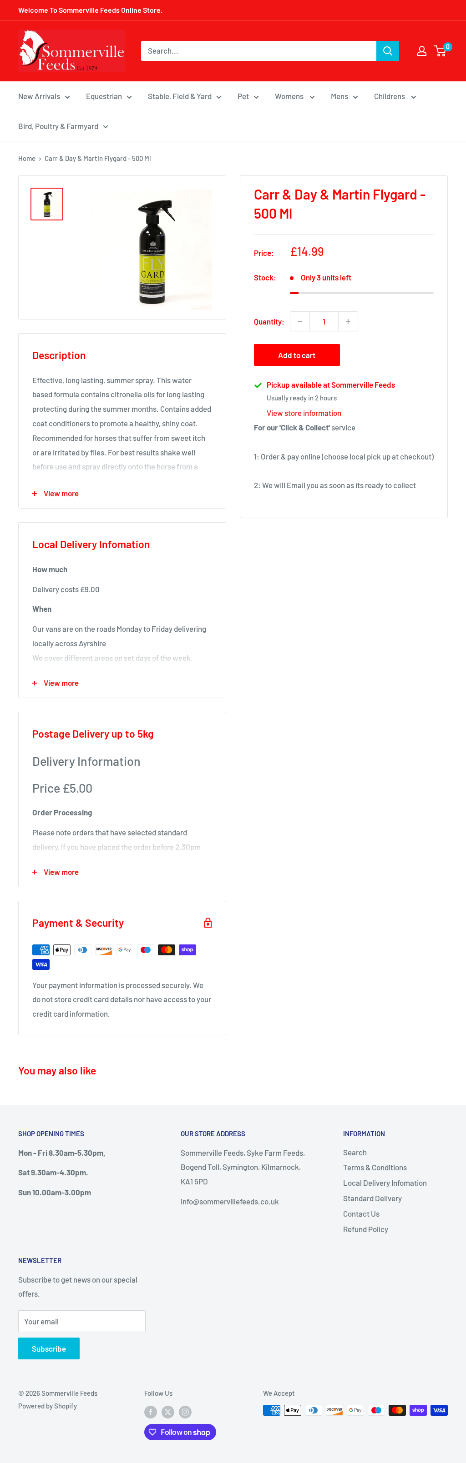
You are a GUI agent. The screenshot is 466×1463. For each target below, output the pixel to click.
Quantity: (269, 321)
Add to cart (296, 355)
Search (355, 1152)
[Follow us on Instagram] (185, 1411)
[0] (440, 50)
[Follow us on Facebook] (150, 1411)
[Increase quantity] (348, 321)
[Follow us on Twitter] (168, 1411)
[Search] (387, 51)
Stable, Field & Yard (180, 95)
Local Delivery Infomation (385, 1182)
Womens (290, 95)
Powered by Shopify (47, 1406)
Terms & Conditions (375, 1167)
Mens (339, 95)
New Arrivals (39, 95)
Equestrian (104, 95)
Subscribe (49, 1348)
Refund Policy (365, 1228)
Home (26, 158)
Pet (243, 95)
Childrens (390, 95)
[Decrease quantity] (299, 321)
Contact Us (361, 1213)
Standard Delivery (372, 1198)
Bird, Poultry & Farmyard (58, 125)
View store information (304, 412)
